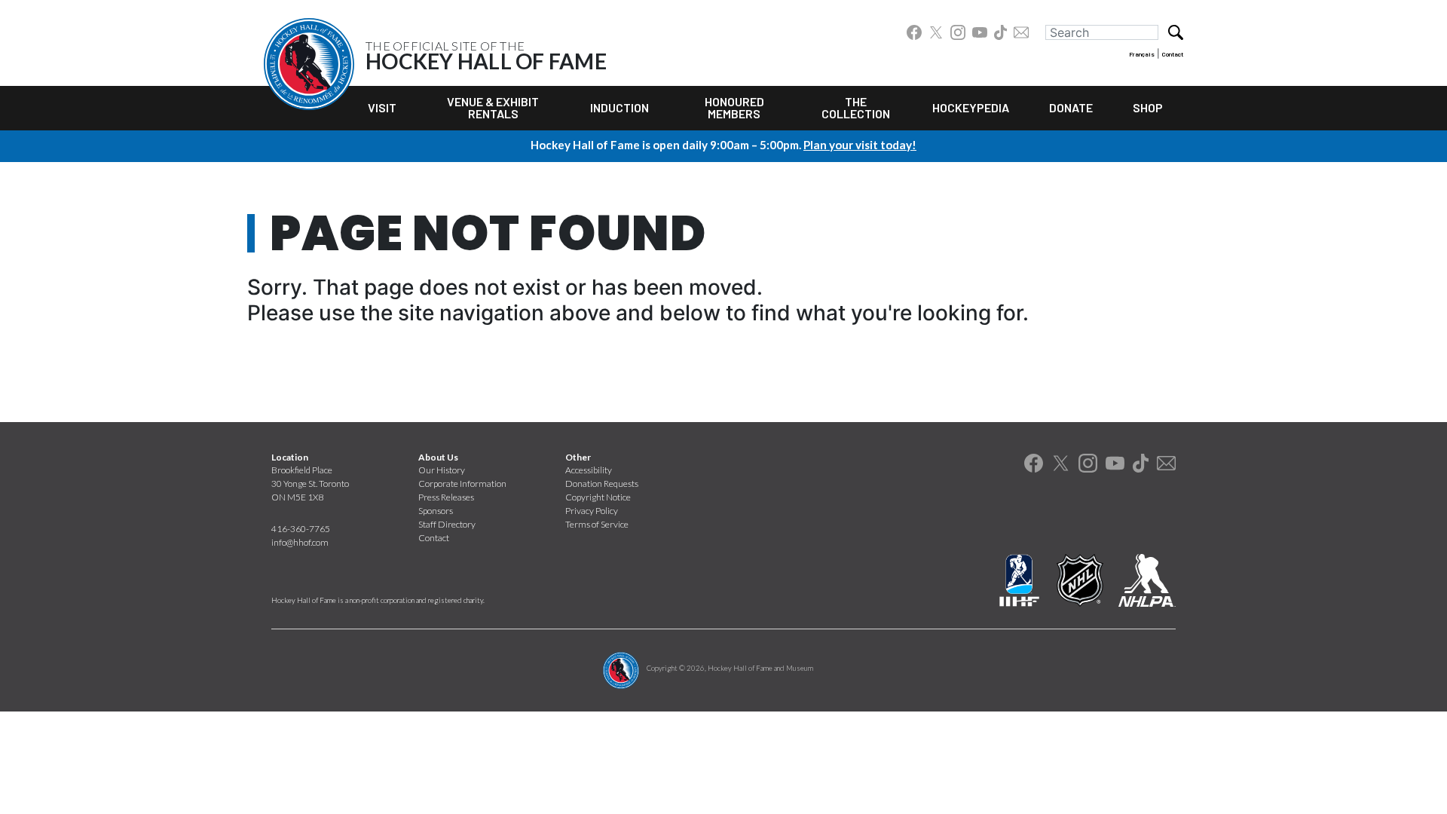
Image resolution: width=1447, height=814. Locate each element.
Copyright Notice (598, 497)
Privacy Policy (591, 510)
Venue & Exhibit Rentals (493, 107)
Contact (1172, 54)
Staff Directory (447, 524)
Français (1142, 54)
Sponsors (435, 510)
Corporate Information (462, 483)
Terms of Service (597, 524)
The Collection (855, 107)
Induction (619, 107)
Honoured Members (734, 107)
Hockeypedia (970, 107)
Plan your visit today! (859, 144)
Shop (1148, 107)
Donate (1071, 107)
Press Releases (446, 497)
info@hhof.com (300, 542)
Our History (441, 470)
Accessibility (588, 470)
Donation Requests (601, 483)
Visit (382, 107)
